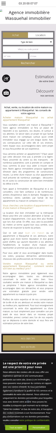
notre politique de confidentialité (34, 420)
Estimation (44, 78)
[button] (15, 35)
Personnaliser (39, 427)
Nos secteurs (28, 347)
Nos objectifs (28, 338)
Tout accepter (16, 427)
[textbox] (28, 49)
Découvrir (45, 92)
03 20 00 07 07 (28, 3)
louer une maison (34, 232)
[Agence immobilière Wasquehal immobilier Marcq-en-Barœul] (28, 24)
